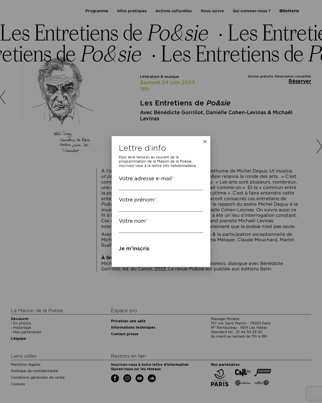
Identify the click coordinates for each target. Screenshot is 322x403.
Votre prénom (136, 199)
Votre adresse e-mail (145, 178)
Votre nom (132, 221)
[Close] (205, 141)
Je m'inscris (134, 248)
